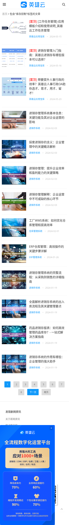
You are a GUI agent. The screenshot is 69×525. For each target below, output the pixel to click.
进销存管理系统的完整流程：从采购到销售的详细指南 (46, 277)
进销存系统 (34, 128)
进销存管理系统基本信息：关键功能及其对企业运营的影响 (46, 117)
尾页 (46, 392)
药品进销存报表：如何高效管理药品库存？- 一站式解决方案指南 (46, 332)
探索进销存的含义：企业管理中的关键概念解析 (46, 144)
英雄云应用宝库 (37, 36)
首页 (4, 14)
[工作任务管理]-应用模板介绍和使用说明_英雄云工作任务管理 (46, 25)
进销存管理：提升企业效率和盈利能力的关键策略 (46, 170)
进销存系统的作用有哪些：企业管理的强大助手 (46, 359)
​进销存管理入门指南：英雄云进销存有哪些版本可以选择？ (46, 55)
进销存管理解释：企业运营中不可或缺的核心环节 (46, 196)
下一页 (33, 392)
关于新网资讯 (13, 419)
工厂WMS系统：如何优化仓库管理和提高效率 (47, 222)
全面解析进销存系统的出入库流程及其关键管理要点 (46, 304)
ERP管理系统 (35, 257)
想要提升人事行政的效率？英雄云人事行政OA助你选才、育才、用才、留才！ (47, 86)
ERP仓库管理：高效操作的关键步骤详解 (46, 249)
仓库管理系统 (35, 231)
